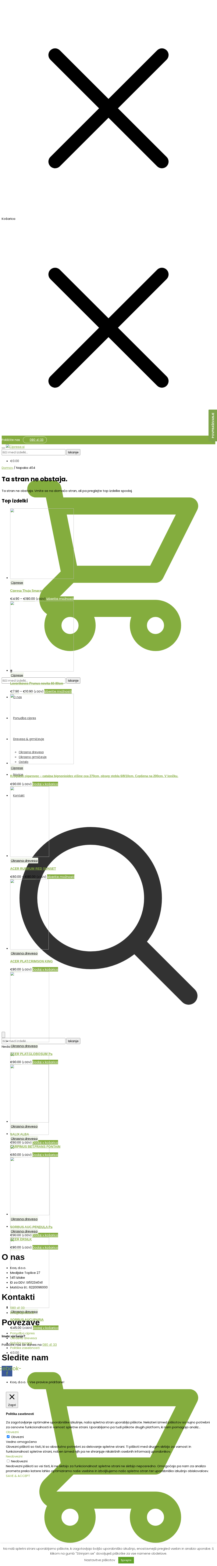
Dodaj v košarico (45, 1142)
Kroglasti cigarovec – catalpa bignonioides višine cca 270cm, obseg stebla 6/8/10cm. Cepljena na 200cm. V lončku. (94, 776)
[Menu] (3, 448)
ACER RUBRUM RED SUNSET (33, 868)
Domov (7, 467)
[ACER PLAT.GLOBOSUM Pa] (29, 1041)
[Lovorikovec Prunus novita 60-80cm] (42, 670)
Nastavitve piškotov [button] (99, 1560)
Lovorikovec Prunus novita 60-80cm (36, 683)
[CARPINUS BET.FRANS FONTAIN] (29, 1133)
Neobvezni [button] (14, 1456)
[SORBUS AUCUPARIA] (29, 1307)
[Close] (3, 1035)
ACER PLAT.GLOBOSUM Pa (31, 1054)
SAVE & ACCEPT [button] (18, 1476)
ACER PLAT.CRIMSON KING (31, 961)
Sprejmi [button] (126, 1560)
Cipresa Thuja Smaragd (27, 590)
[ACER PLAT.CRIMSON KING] (29, 948)
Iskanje (73, 452)
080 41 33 (36, 440)
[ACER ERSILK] (30, 1226)
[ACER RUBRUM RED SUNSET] (29, 855)
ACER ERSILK (21, 1239)
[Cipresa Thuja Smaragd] (42, 577)
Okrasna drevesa (24, 860)
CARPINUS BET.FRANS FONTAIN (35, 1146)
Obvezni (17, 1437)
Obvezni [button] (12, 1432)
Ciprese (17, 582)
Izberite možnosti (60, 598)
